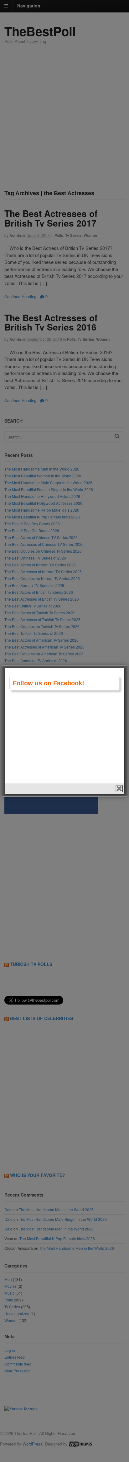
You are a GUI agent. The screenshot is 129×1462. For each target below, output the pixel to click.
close (119, 788)
